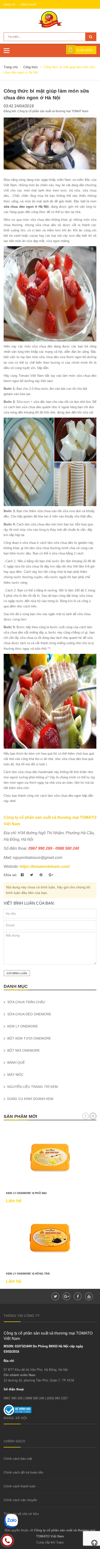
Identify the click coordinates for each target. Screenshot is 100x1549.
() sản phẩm (85, 50)
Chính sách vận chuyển (20, 1500)
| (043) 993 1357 (56, 1398)
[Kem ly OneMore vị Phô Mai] (50, 1158)
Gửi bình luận (17, 973)
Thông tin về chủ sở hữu (21, 1514)
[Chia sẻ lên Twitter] (32, 874)
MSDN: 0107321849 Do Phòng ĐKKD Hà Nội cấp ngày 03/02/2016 (43, 1348)
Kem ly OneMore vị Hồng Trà (28, 1273)
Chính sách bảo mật (18, 1458)
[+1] (51, 874)
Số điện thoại (14, 1389)
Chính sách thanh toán (19, 1486)
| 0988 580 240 (34, 1398)
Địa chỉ (9, 1361)
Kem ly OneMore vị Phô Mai (26, 1193)
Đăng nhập (28, 4)
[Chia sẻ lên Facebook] (22, 874)
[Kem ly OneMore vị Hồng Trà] (50, 1238)
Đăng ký (10, 4)
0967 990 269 (13, 1398)
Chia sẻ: (10, 875)
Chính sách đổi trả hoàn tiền (23, 1472)
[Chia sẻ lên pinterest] (41, 874)
